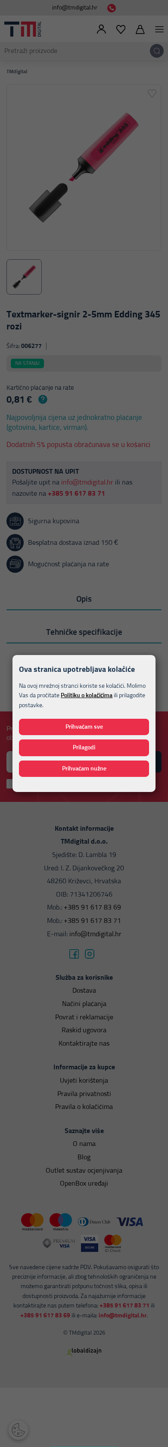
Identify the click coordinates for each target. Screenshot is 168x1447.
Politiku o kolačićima (86, 695)
